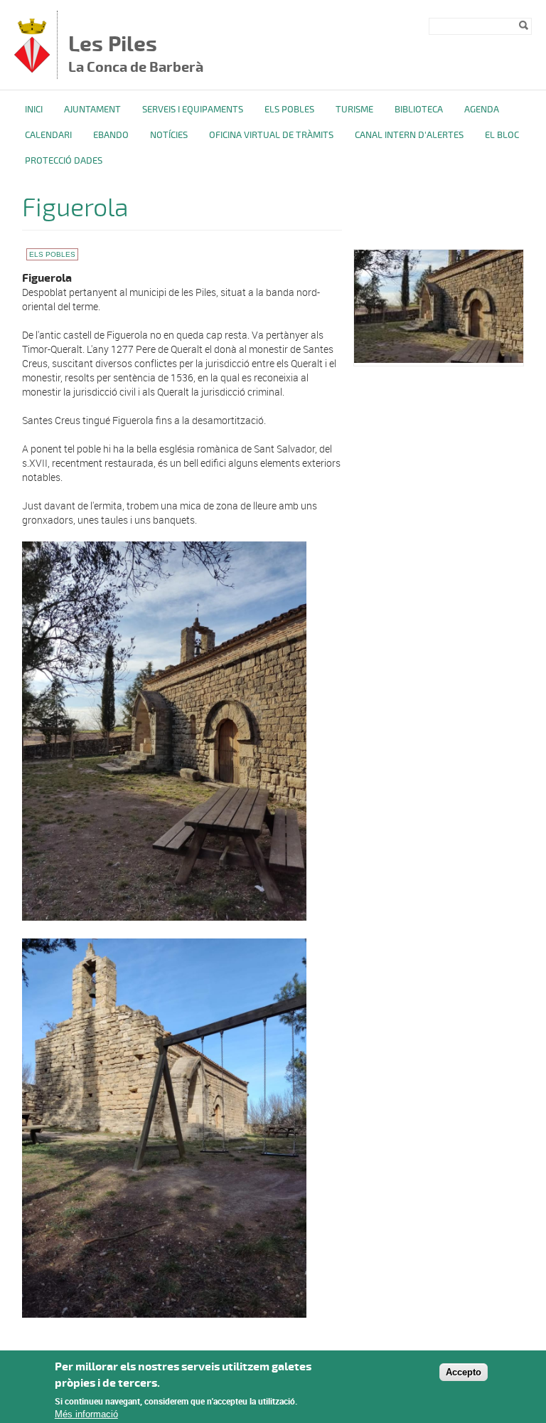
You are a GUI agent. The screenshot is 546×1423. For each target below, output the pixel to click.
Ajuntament (92, 109)
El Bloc (502, 135)
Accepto (463, 1372)
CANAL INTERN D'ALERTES (409, 135)
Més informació (86, 1414)
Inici (34, 109)
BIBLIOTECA (419, 109)
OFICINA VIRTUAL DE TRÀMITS (271, 135)
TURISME (354, 109)
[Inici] (32, 68)
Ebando (111, 135)
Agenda (481, 109)
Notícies (169, 135)
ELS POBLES (289, 109)
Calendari (48, 135)
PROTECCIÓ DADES (63, 160)
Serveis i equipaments (192, 109)
